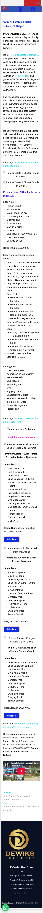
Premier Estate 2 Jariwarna (25, 55)
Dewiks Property (8, 903)
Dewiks (20, 902)
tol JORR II (20, 76)
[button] (5, 907)
